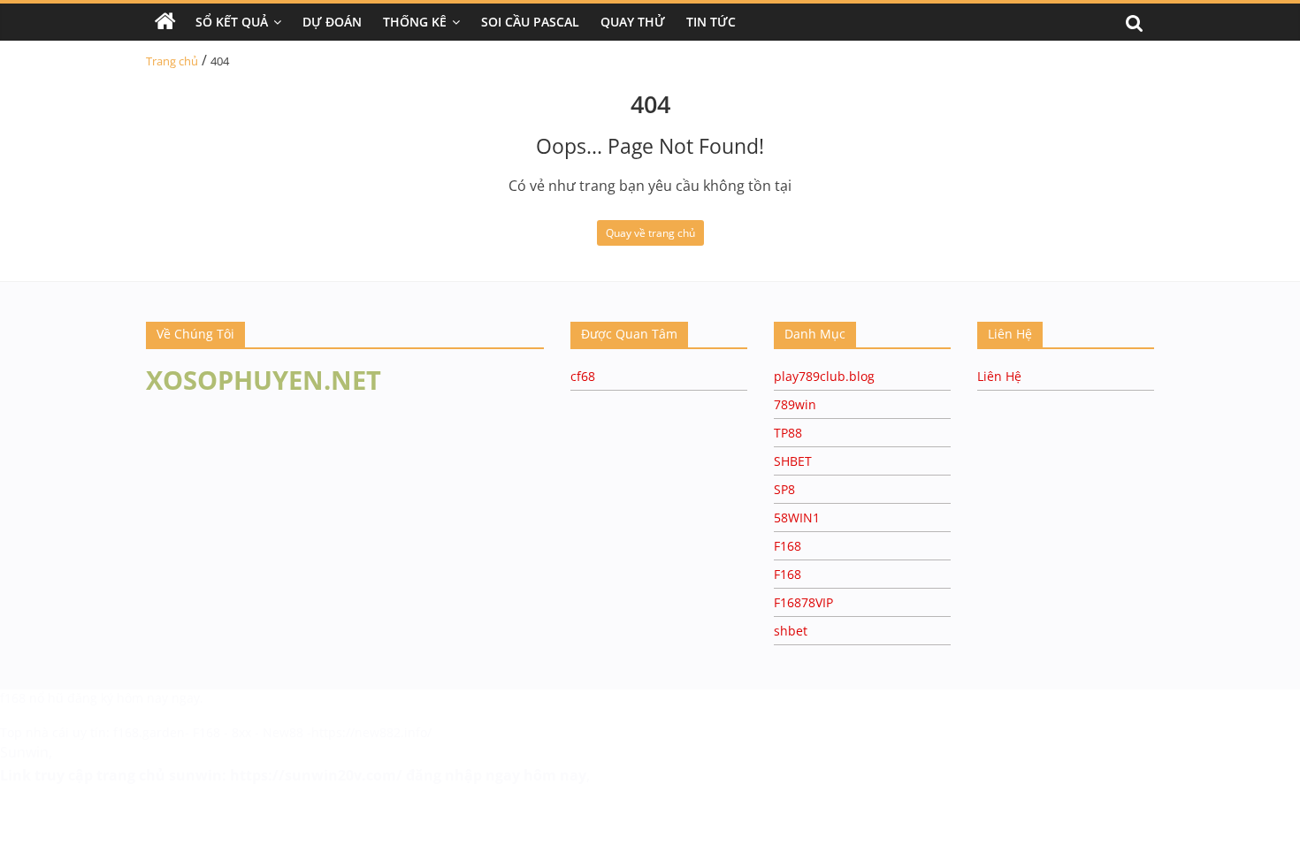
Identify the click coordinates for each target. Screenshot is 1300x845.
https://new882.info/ (371, 732)
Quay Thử (632, 21)
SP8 (784, 489)
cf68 (582, 376)
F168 (787, 545)
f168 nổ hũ (32, 697)
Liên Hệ (999, 376)
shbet (790, 630)
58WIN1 (797, 517)
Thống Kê (415, 21)
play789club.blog (824, 376)
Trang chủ (172, 61)
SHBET (793, 461)
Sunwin (24, 752)
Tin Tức (711, 21)
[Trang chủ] (165, 22)
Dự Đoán (332, 21)
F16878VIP (803, 602)
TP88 (788, 432)
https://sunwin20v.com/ (316, 775)
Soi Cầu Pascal (530, 21)
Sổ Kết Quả (231, 21)
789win (795, 404)
